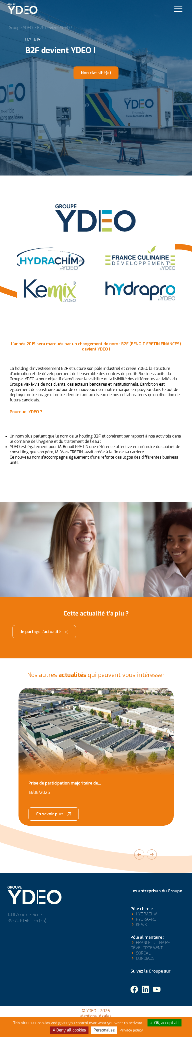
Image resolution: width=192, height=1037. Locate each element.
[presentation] (139, 854)
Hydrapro (146, 919)
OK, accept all (166, 1022)
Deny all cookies (71, 1030)
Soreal (143, 953)
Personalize (104, 1030)
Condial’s (145, 958)
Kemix (141, 924)
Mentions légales (96, 1016)
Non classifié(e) (96, 72)
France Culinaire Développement (150, 945)
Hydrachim (147, 914)
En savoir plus (50, 814)
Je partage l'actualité (40, 631)
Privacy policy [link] (131, 1030)
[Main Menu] (178, 9)
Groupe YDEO (21, 27)
